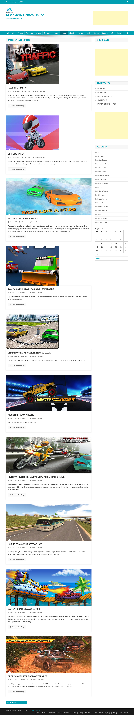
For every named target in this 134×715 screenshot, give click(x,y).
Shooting (72, 33)
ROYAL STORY (102, 92)
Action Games (102, 160)
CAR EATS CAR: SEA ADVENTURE (24, 609)
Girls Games (101, 195)
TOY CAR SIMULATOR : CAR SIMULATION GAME (31, 289)
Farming (100, 187)
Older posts (12, 702)
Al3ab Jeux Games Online (25, 15)
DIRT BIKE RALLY (16, 154)
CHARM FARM (102, 100)
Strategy (105, 33)
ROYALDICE (101, 88)
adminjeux (27, 91)
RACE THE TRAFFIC (17, 88)
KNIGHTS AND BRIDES (104, 96)
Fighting (96, 33)
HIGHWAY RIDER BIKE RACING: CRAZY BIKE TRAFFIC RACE (36, 477)
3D (112, 33)
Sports (81, 33)
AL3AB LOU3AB (35, 710)
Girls (13, 33)
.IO (98, 152)
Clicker (119, 33)
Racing (64, 33)
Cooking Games (102, 183)
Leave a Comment (40, 91)
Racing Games (102, 203)
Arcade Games (102, 168)
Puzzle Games (102, 199)
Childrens (47, 33)
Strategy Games (102, 222)
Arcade (20, 33)
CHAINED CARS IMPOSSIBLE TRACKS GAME (29, 353)
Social (99, 214)
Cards (88, 33)
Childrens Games (103, 175)
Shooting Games (102, 207)
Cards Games (101, 172)
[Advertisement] (110, 18)
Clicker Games (102, 179)
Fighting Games (102, 191)
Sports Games (102, 218)
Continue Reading (18, 106)
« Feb (98, 258)
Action (38, 33)
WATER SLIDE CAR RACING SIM (23, 218)
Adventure (29, 33)
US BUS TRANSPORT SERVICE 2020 (25, 544)
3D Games (100, 156)
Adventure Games (103, 164)
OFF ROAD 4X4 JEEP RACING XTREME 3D (27, 676)
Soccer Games (102, 210)
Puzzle (56, 33)
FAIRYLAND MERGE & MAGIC (106, 104)
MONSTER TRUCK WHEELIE (21, 415)
